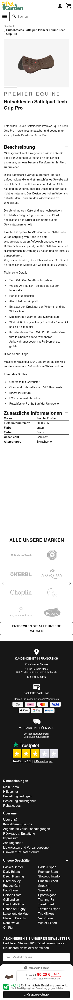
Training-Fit (46, 899)
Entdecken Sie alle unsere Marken (36, 628)
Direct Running (13, 876)
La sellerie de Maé (16, 913)
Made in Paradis (14, 918)
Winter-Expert (47, 923)
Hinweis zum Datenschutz (21, 852)
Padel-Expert (47, 867)
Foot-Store (10, 890)
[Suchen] (14, 16)
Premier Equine (32, 94)
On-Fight (9, 927)
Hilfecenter (10, 791)
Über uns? (10, 819)
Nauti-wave (11, 923)
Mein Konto (11, 787)
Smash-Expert (48, 881)
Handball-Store (13, 904)
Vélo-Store (45, 918)
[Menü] (4, 16)
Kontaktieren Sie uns (36, 664)
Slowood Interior (49, 876)
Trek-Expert (46, 904)
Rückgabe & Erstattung (19, 833)
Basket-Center (13, 867)
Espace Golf (11, 885)
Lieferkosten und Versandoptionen (26, 847)
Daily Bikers (11, 871)
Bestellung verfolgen (17, 796)
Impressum (10, 838)
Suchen (22, 16)
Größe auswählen (36, 994)
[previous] (2, 583)
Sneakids (44, 890)
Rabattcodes (12, 805)
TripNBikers (46, 913)
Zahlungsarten (13, 842)
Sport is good (47, 895)
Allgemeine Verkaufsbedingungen (26, 828)
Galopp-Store (12, 895)
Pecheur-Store (48, 871)
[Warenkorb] (69, 6)
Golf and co (11, 899)
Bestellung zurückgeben (36, 736)
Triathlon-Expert (49, 909)
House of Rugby (14, 909)
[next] (70, 583)
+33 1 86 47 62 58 (36, 676)
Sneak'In (44, 885)
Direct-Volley (12, 881)
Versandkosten (52, 978)
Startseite (10, 26)
